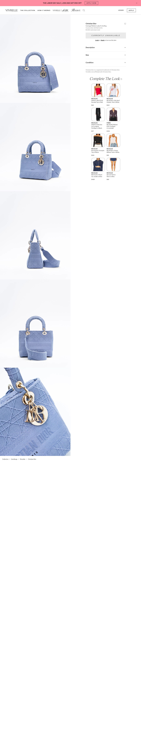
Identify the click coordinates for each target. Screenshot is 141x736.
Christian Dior (32, 459)
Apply (131, 10)
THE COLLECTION (27, 10)
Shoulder (22, 459)
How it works (44, 10)
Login (121, 10)
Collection (5, 459)
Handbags (14, 459)
